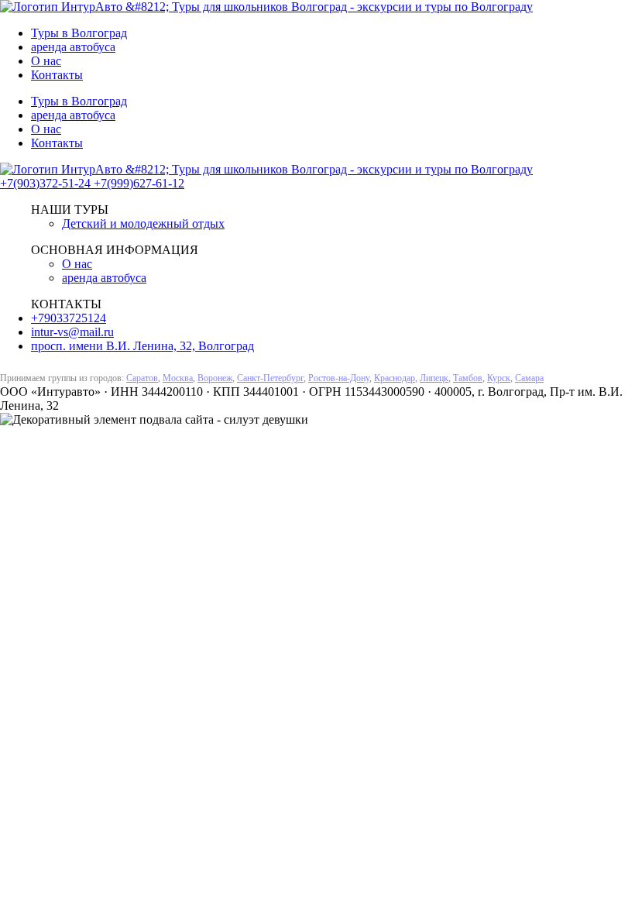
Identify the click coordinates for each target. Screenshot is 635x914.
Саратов (142, 378)
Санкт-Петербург (270, 378)
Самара (529, 378)
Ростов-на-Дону (338, 378)
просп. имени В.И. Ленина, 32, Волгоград (142, 345)
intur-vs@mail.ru (72, 331)
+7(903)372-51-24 (47, 183)
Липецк (434, 378)
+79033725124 (68, 318)
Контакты (57, 74)
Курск (498, 378)
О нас (46, 60)
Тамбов (467, 378)
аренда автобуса (73, 46)
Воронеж (214, 378)
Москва (178, 378)
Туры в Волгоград (79, 33)
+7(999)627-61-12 (139, 183)
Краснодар (394, 378)
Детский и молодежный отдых (143, 223)
